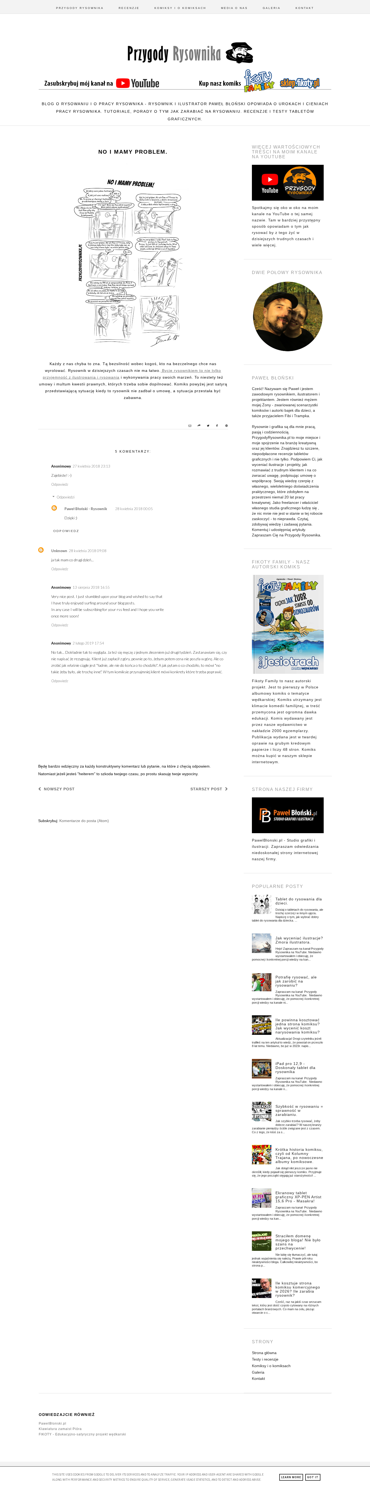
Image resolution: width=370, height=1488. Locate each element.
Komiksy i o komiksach (180, 8)
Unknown (59, 551)
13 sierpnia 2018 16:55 (91, 587)
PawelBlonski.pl (52, 1423)
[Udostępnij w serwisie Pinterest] (224, 426)
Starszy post (206, 789)
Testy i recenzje (265, 1359)
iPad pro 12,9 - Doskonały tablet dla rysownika (295, 1067)
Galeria (272, 8)
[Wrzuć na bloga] (196, 426)
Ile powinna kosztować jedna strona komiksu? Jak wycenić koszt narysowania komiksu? (297, 1026)
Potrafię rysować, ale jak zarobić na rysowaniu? (296, 981)
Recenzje (129, 8)
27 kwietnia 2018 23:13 (91, 466)
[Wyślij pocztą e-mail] (187, 426)
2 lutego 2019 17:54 (88, 643)
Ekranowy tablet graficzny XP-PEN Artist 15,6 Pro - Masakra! (298, 1197)
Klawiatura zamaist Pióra (60, 1429)
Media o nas (234, 8)
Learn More (291, 1477)
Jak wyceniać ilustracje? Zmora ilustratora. (299, 940)
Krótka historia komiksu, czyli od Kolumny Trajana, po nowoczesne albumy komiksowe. (299, 1155)
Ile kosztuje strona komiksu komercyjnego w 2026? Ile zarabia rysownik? (297, 1289)
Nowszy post (59, 789)
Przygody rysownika (80, 8)
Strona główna (264, 1353)
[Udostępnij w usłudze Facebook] (215, 426)
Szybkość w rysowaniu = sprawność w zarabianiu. (299, 1110)
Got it (313, 1477)
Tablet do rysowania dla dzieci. (298, 901)
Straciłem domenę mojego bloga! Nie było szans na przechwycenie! (298, 1242)
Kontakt (305, 8)
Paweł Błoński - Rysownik (85, 509)
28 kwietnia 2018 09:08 (87, 551)
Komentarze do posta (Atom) (84, 821)
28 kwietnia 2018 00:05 (134, 509)
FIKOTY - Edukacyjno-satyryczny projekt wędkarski (82, 1434)
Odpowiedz (59, 484)
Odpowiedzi (65, 497)
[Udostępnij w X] (206, 426)
